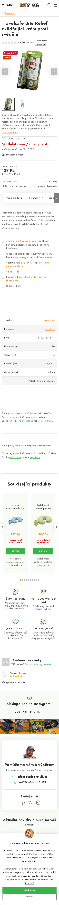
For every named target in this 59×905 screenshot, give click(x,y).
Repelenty (50, 329)
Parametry (34, 197)
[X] (30, 803)
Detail (15, 551)
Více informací (10, 132)
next (56, 527)
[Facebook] (23, 803)
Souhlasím (29, 890)
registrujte (47, 420)
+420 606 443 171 (32, 782)
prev (2, 527)
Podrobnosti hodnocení (41, 42)
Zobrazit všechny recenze (38, 664)
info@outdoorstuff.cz (32, 777)
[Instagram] (38, 803)
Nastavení (29, 896)
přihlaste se (27, 420)
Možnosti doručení (15, 154)
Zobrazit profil (27, 712)
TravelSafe (52, 185)
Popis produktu (14, 197)
